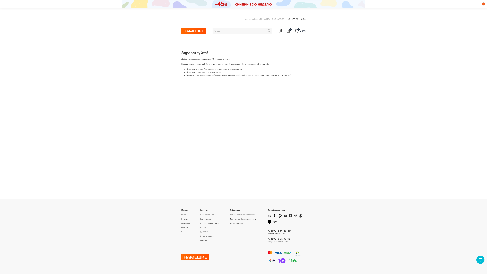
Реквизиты (185, 223)
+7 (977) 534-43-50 (297, 19)
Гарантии (203, 240)
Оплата (203, 227)
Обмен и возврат (207, 236)
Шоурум (184, 219)
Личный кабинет (207, 215)
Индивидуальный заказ (209, 223)
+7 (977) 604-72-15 (279, 239)
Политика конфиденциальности (243, 219)
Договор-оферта (236, 223)
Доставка (204, 232)
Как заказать (205, 219)
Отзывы (184, 227)
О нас (183, 215)
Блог (183, 232)
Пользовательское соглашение (242, 215)
